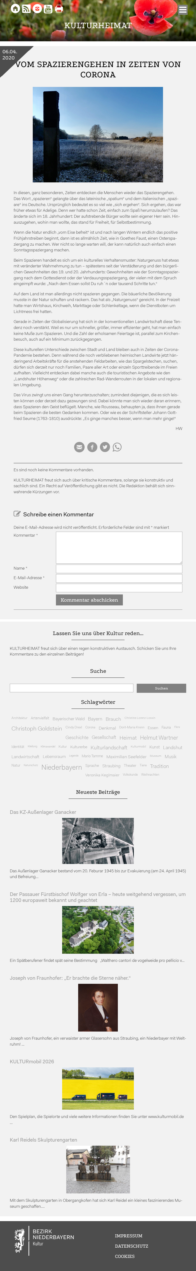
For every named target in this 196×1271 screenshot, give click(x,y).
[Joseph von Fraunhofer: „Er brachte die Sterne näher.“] (98, 1030)
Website (21, 588)
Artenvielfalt (40, 718)
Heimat (128, 738)
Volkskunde (130, 774)
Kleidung (32, 746)
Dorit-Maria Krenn (131, 727)
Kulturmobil (138, 746)
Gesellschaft (104, 738)
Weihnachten (150, 774)
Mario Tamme (92, 756)
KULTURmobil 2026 (32, 1061)
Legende (73, 756)
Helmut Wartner (159, 738)
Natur (15, 766)
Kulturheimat (98, 25)
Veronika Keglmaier (102, 775)
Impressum (128, 1236)
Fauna (166, 728)
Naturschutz (31, 765)
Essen (153, 728)
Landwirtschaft (25, 757)
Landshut (172, 748)
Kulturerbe (78, 747)
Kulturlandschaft (109, 748)
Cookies (125, 1256)
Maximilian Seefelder (126, 757)
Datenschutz (131, 1246)
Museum (155, 756)
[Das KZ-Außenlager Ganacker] (98, 863)
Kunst (154, 747)
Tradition (159, 766)
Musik (170, 757)
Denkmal (107, 728)
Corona (90, 727)
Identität (17, 747)
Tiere (143, 765)
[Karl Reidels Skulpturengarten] (98, 1192)
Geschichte (76, 738)
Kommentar (26, 536)
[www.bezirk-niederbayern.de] (44, 1241)
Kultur (63, 746)
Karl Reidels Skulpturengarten (43, 1140)
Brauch (113, 719)
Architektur (19, 718)
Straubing (111, 766)
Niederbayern (61, 767)
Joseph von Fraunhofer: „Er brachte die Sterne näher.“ (70, 978)
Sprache (92, 766)
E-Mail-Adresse (29, 578)
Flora (177, 727)
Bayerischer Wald (69, 719)
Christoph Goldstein (36, 729)
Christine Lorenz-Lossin (140, 718)
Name (20, 569)
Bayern (95, 719)
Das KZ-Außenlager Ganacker (43, 812)
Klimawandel (48, 746)
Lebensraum (54, 757)
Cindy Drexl (73, 727)
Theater (130, 766)
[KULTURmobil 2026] (98, 1109)
